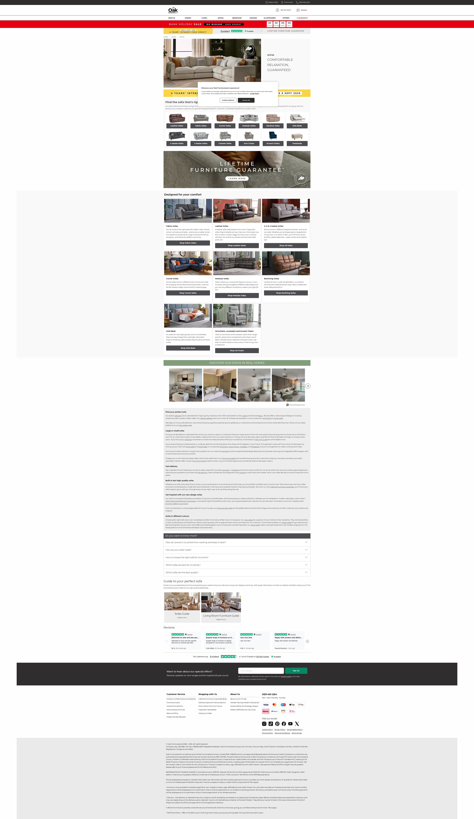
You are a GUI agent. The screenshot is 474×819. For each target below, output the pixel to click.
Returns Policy (172, 713)
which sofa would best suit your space (181, 501)
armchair (225, 470)
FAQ (177, 699)
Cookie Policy (267, 730)
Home (166, 37)
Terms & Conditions (282, 733)
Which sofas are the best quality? (182, 572)
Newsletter (212, 710)
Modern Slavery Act (251, 702)
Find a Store (203, 706)
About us (233, 699)
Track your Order (205, 713)
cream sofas (286, 522)
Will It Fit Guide (261, 440)
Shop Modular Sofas (237, 295)
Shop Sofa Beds (188, 348)
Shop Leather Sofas (237, 245)
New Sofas (183, 425)
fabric (260, 416)
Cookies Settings (228, 100)
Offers (286, 18)
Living (204, 18)
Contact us (171, 699)
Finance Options (219, 702)
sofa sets (177, 416)
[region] (238, 94)
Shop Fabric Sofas (188, 243)
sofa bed (188, 440)
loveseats (243, 447)
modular (242, 473)
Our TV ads (242, 699)
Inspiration (202, 710)
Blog (225, 699)
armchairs (267, 418)
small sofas (202, 447)
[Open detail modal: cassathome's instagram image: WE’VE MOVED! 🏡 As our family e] (220, 385)
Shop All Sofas (286, 245)
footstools (255, 447)
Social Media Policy (294, 730)
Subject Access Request (176, 717)
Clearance (302, 18)
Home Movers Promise (176, 710)
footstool (235, 470)
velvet (244, 416)
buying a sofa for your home (177, 504)
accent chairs (234, 447)
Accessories (270, 18)
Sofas (220, 18)
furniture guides (228, 458)
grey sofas (248, 520)
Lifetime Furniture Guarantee (282, 487)
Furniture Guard (198, 461)
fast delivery (203, 473)
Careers (255, 706)
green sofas (255, 525)
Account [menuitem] (286, 10)
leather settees (206, 418)
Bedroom (237, 18)
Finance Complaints (187, 699)
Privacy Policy (279, 730)
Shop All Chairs (237, 350)
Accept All (246, 100)
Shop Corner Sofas (188, 293)
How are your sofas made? (178, 550)
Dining (188, 18)
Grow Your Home (215, 706)
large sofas (190, 447)
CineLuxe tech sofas (224, 508)
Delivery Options (205, 702)
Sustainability (235, 706)
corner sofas (278, 418)
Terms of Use (297, 733)
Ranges (253, 18)
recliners (225, 451)
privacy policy (286, 676)
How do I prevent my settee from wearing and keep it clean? (196, 542)
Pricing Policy (267, 733)
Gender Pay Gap (236, 702)
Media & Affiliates (237, 710)
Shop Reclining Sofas (286, 293)
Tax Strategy (247, 706)
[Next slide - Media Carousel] (308, 386)
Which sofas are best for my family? (183, 565)
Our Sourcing (250, 710)
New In (171, 18)
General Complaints (175, 706)
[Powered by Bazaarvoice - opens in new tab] (295, 405)
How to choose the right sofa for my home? (187, 557)
